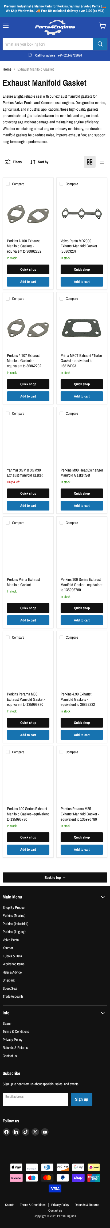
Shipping (8, 980)
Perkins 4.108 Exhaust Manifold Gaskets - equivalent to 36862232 (24, 246)
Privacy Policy (12, 1039)
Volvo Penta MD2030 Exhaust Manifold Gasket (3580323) (79, 246)
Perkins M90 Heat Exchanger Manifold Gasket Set (82, 472)
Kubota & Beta (12, 955)
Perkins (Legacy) (14, 931)
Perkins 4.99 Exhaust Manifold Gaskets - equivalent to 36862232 (78, 699)
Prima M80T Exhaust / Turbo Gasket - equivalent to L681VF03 (81, 361)
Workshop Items (14, 963)
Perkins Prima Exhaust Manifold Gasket (23, 582)
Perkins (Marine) (14, 915)
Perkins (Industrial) (15, 923)
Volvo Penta (11, 939)
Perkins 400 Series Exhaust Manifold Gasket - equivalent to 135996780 (28, 814)
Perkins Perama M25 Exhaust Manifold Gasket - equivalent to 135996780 (80, 814)
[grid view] (90, 162)
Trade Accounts (13, 996)
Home (7, 69)
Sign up (81, 1099)
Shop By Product (14, 907)
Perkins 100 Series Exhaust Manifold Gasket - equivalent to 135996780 (81, 585)
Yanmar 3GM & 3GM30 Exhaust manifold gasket (24, 472)
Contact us (10, 1055)
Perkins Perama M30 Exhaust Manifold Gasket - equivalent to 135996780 (26, 699)
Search (7, 1023)
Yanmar (8, 947)
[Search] (100, 44)
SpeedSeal (10, 988)
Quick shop (28, 269)
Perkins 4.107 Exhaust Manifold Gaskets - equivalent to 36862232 (24, 361)
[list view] (101, 162)
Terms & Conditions (16, 1031)
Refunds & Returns (15, 1047)
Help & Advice (12, 972)
